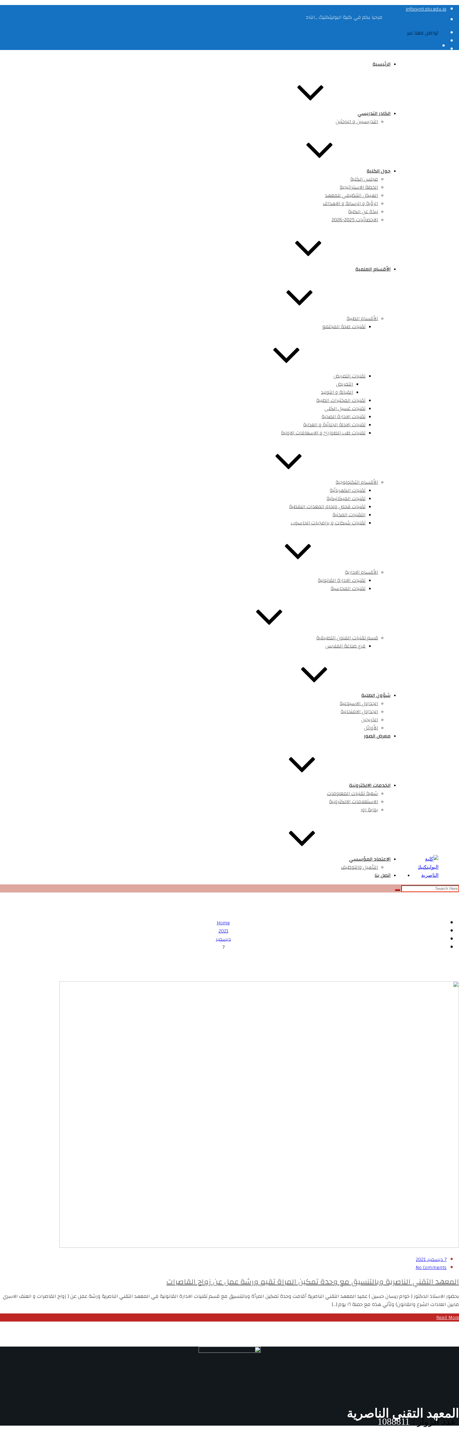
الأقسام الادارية (361, 572)
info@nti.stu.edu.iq (426, 9)
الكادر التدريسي (374, 113)
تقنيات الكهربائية (348, 490)
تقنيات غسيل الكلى (345, 408)
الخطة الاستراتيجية (359, 187)
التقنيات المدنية (349, 514)
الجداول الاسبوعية (359, 703)
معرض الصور (377, 736)
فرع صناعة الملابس (345, 646)
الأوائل (371, 727)
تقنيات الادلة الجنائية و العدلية (334, 424)
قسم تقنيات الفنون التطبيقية (347, 637)
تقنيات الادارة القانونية (342, 580)
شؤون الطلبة (376, 695)
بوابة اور (369, 809)
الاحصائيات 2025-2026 (355, 219)
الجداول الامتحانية (359, 711)
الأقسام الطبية (362, 318)
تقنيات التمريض (349, 376)
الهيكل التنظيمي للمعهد (351, 195)
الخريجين (369, 719)
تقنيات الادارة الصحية (344, 416)
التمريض (344, 384)
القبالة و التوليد (337, 392)
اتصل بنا (383, 875)
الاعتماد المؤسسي (370, 859)
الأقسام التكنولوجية (357, 482)
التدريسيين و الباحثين (357, 121)
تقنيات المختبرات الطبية (341, 400)
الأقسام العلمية (373, 269)
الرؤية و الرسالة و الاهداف (350, 203)
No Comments (431, 1267)
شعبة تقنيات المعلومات (352, 793)
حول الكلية (379, 171)
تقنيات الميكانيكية (346, 498)
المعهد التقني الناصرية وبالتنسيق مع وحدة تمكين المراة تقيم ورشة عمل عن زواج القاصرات (312, 1282)
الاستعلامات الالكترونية (353, 801)
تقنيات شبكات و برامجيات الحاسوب (328, 523)
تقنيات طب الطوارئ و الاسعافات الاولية (323, 433)
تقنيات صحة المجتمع (344, 326)
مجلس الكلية (364, 179)
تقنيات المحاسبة (348, 588)
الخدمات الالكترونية (370, 785)
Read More (447, 1317)
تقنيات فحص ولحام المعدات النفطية (327, 506)
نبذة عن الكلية (363, 211)
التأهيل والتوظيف (359, 867)
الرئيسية (382, 64)
